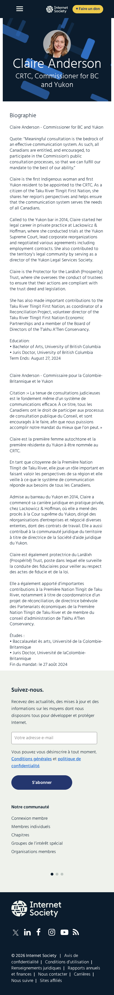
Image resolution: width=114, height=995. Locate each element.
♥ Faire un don (88, 9)
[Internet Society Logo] (36, 909)
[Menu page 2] (57, 874)
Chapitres (20, 835)
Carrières (82, 974)
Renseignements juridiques (36, 968)
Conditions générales (31, 759)
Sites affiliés (51, 980)
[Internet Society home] (57, 9)
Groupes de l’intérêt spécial (37, 843)
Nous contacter (52, 974)
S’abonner (42, 782)
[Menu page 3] (62, 874)
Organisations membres (33, 852)
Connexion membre (29, 818)
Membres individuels (30, 827)
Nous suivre (22, 980)
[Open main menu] (19, 8)
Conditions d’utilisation (67, 962)
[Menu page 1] (52, 874)
